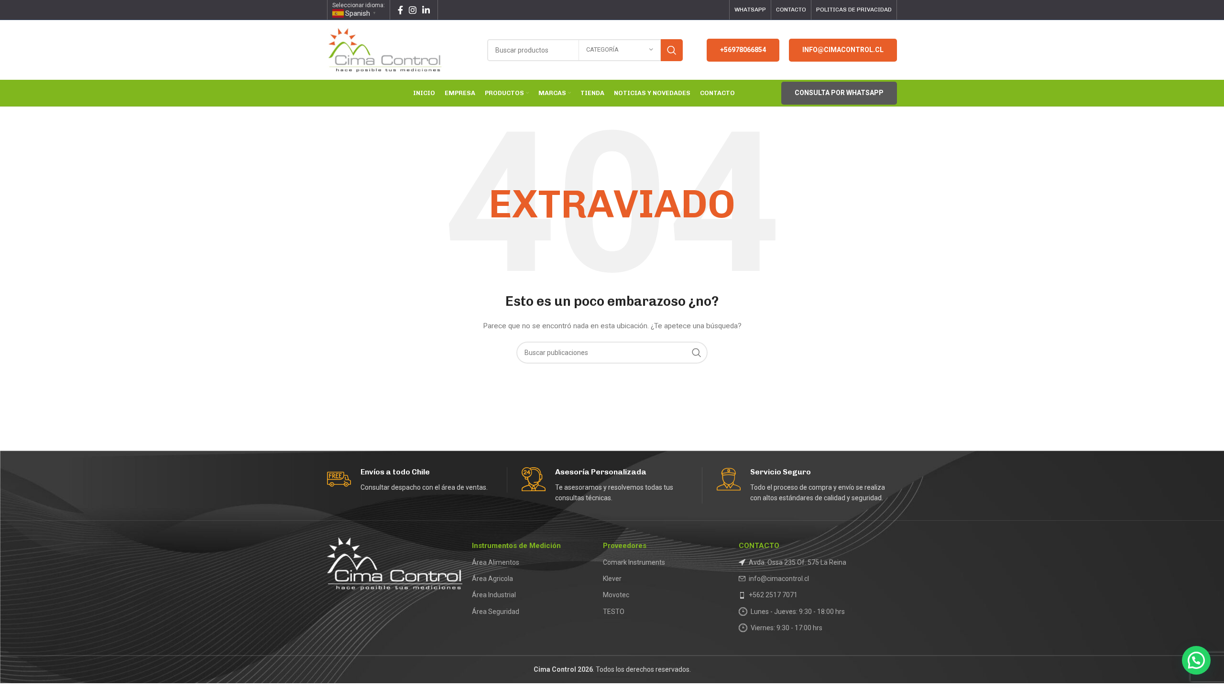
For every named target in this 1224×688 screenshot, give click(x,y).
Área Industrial (494, 595)
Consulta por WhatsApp (839, 93)
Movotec (616, 595)
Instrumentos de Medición (516, 545)
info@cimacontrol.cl (843, 50)
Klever (612, 578)
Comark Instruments (634, 562)
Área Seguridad (495, 611)
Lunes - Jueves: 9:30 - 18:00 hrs (798, 611)
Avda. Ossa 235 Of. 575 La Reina (797, 562)
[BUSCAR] (672, 50)
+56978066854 (743, 50)
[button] (1196, 660)
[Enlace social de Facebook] (400, 10)
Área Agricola (492, 578)
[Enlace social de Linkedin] (426, 10)
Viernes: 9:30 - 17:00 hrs (786, 628)
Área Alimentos (495, 562)
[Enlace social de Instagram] (412, 10)
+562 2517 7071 (773, 595)
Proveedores (624, 545)
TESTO (613, 611)
